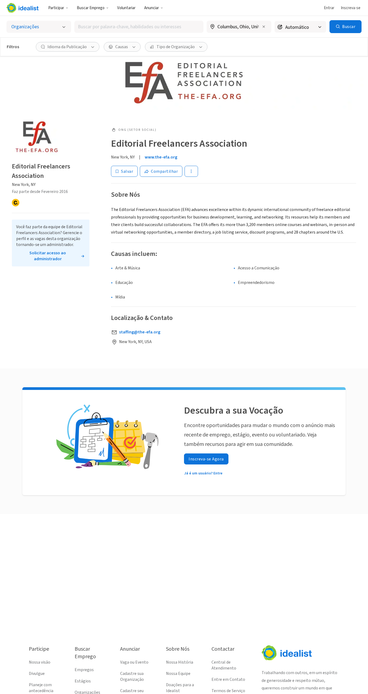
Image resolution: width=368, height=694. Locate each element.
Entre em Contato (228, 679)
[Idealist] (22, 8)
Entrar (329, 8)
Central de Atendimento (223, 665)
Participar (56, 8)
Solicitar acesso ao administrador (47, 256)
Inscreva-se (350, 8)
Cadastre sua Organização (132, 676)
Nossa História (179, 662)
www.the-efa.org (161, 157)
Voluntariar (126, 8)
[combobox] (139, 27)
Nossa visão (39, 662)
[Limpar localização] (264, 26)
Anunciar (151, 8)
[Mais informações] (239, 27)
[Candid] (15, 202)
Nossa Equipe (178, 674)
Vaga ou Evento (134, 662)
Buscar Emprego (91, 8)
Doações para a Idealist (180, 688)
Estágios (83, 681)
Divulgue (37, 674)
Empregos (84, 670)
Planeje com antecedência (41, 688)
